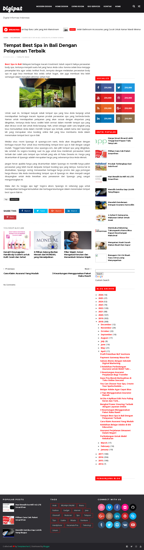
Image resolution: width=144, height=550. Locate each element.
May (103, 348)
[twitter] (131, 546)
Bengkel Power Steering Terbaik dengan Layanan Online (116, 405)
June (103, 344)
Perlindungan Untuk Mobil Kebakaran (113, 437)
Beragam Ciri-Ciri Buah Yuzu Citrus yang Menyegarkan (119, 257)
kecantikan (15, 38)
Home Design (61, 6)
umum (55, 530)
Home (118, 6)
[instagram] (136, 546)
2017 (101, 454)
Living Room (78, 6)
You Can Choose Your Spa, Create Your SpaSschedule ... (117, 384)
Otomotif (56, 515)
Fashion (55, 510)
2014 (101, 464)
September (107, 334)
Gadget (66, 510)
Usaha (63, 520)
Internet (77, 510)
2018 (101, 321)
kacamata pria (72, 525)
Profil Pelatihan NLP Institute (115, 354)
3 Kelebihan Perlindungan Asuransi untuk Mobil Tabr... (115, 367)
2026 (101, 294)
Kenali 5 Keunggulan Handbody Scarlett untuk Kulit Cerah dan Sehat (17, 254)
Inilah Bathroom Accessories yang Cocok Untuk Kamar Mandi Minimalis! (102, 29)
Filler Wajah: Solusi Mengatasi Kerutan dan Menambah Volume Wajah (77, 254)
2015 (101, 460)
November (106, 327)
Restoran (68, 515)
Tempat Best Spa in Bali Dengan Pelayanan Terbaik (116, 416)
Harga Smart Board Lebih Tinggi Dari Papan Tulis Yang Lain (120, 140)
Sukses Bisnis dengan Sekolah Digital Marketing (115, 362)
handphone (57, 525)
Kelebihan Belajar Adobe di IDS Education (115, 425)
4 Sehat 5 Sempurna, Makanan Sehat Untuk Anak (119, 217)
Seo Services (93, 6)
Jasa (86, 510)
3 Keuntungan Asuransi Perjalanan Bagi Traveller (114, 373)
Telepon (87, 515)
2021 (101, 311)
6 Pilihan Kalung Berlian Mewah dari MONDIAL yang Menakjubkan (46, 254)
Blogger (46, 546)
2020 (101, 315)
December (106, 324)
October (105, 331)
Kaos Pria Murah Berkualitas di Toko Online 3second (115, 379)
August (105, 338)
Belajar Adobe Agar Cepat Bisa (115, 389)
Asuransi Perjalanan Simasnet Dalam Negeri (115, 431)
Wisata (73, 520)
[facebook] (127, 546)
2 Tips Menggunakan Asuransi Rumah (115, 394)
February (105, 446)
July (103, 341)
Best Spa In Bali (13, 64)
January (105, 449)
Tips (54, 520)
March (104, 442)
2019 (101, 318)
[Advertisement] (47, 351)
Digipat (12, 9)
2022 (101, 308)
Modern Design (44, 6)
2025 (101, 298)
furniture (84, 520)
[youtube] (140, 546)
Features (128, 18)
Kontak (108, 6)
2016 (101, 457)
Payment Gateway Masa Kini (114, 357)
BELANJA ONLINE (67, 505)
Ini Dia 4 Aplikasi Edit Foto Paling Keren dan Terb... (116, 399)
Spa (77, 515)
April (103, 351)
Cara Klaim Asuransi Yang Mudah (117, 421)
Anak (54, 505)
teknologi (87, 525)
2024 (101, 301)
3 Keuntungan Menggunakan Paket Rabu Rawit (115, 411)
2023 (101, 304)
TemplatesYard (23, 546)
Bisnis (64, 29)
